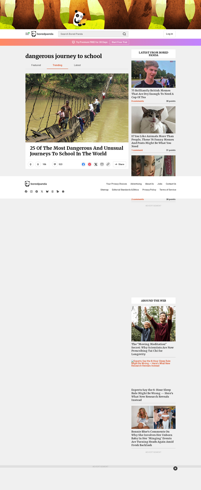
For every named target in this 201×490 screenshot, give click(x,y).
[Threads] (52, 191)
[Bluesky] (47, 191)
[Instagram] (31, 191)
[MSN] (58, 191)
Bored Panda (36, 184)
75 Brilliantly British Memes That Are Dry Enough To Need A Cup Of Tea (152, 94)
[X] (42, 191)
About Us (149, 184)
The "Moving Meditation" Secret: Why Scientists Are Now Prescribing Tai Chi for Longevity (152, 349)
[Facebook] (26, 191)
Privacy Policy (149, 190)
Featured (36, 65)
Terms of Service (168, 190)
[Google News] (63, 191)
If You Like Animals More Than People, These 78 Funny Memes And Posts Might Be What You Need (152, 141)
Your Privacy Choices (116, 184)
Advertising (136, 184)
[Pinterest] (36, 191)
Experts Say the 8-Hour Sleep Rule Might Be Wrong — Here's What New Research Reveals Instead (152, 395)
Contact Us (171, 184)
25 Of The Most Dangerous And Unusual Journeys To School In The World (76, 151)
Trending (57, 65)
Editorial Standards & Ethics (125, 190)
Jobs (159, 184)
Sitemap (104, 190)
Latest (77, 65)
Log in (169, 33)
